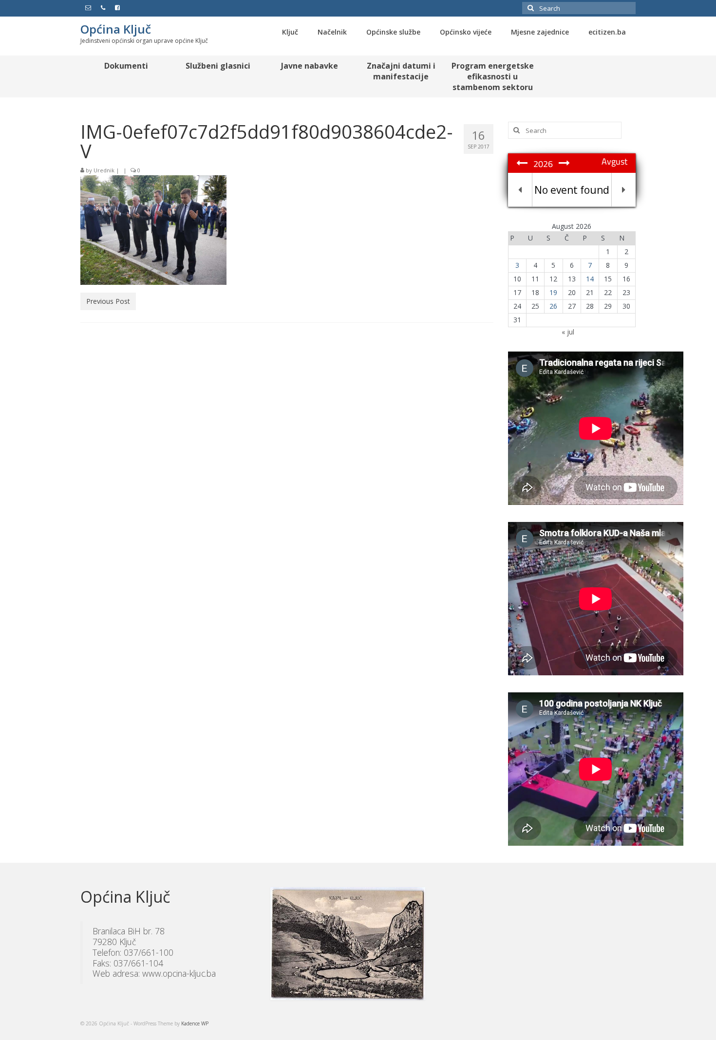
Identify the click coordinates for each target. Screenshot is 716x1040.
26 (553, 306)
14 (590, 278)
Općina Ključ (115, 29)
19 (553, 292)
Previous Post (108, 301)
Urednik (104, 170)
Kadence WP (194, 1023)
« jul (568, 331)
